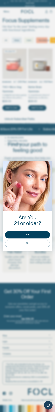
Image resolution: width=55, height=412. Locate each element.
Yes (27, 235)
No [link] (27, 243)
